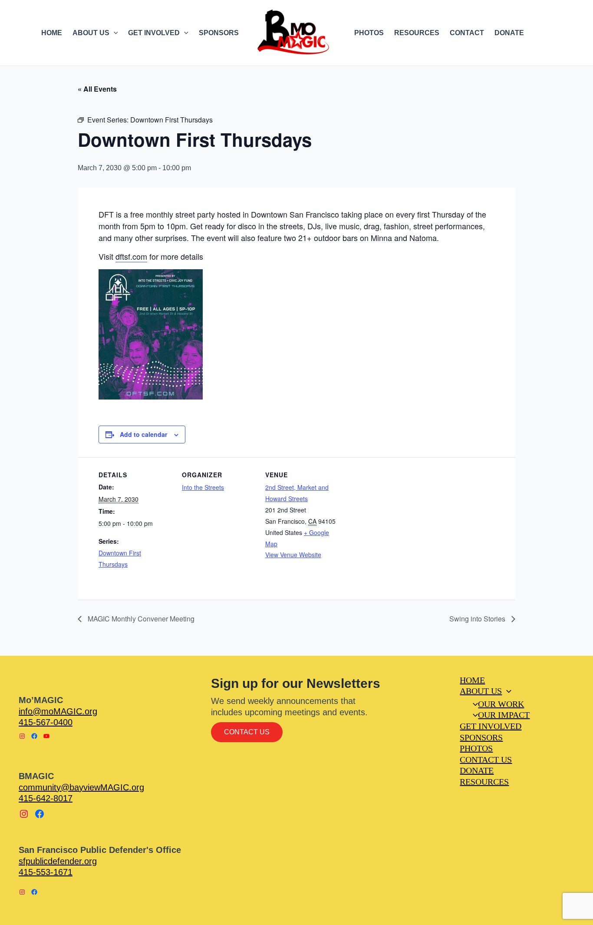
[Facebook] (34, 736)
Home (472, 680)
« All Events (97, 89)
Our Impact (504, 715)
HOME (51, 32)
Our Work (501, 704)
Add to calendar (143, 434)
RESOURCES (416, 32)
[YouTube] (46, 736)
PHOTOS (369, 32)
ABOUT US (90, 32)
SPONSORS (219, 32)
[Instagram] (22, 736)
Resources (484, 781)
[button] (113, 33)
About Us (481, 691)
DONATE (509, 32)
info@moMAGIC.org (58, 711)
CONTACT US (486, 759)
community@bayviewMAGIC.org (81, 787)
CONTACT (467, 32)
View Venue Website (293, 554)
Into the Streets (203, 487)
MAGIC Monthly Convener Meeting (140, 619)
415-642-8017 (45, 798)
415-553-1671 (45, 872)
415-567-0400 (45, 722)
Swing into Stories (478, 619)
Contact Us (247, 732)
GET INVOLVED (154, 32)
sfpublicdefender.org (58, 861)
